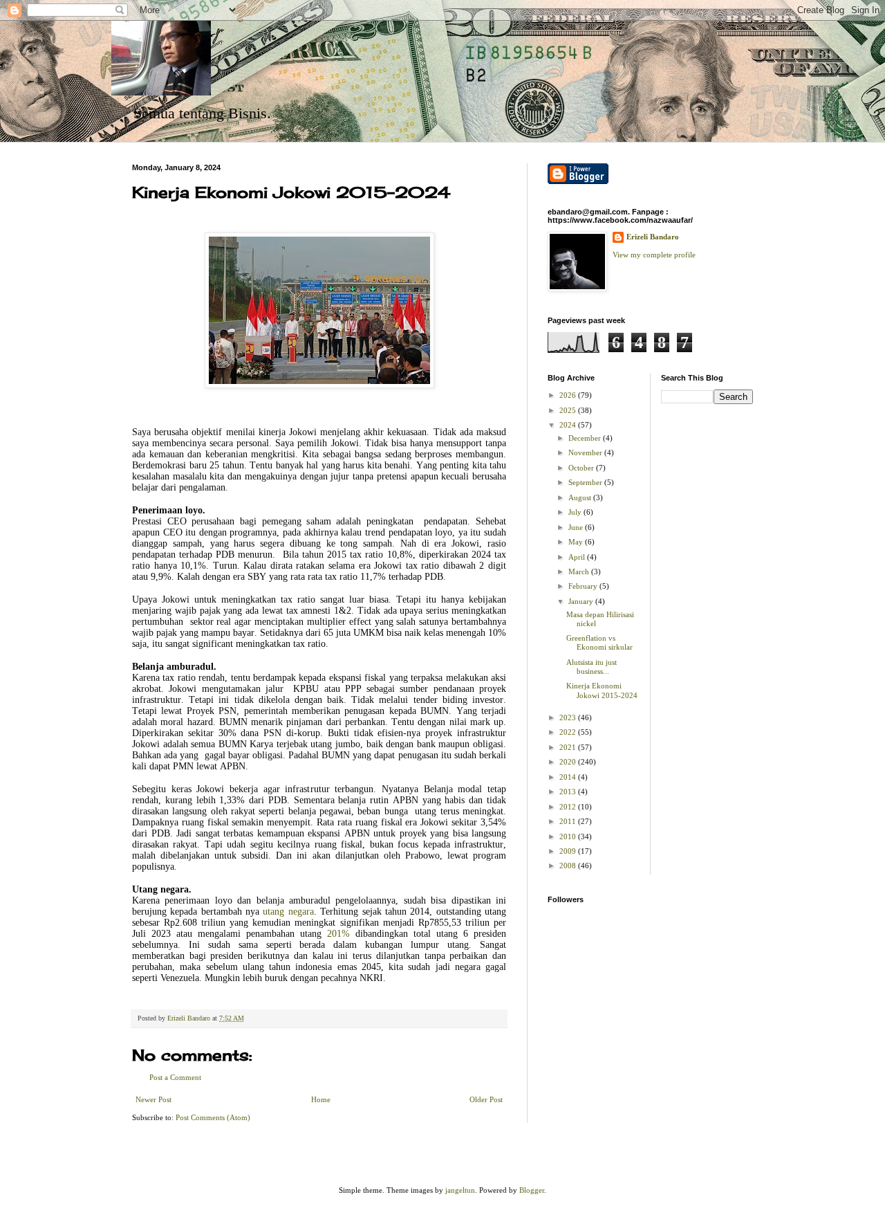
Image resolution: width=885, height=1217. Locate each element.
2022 (568, 732)
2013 (568, 791)
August (580, 497)
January (581, 601)
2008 (568, 865)
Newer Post (153, 1099)
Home (320, 1099)
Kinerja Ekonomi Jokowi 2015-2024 (601, 690)
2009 (568, 851)
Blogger (531, 1190)
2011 (568, 821)
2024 (568, 425)
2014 (568, 777)
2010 (568, 836)
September (586, 482)
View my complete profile (654, 254)
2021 (568, 747)
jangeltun (460, 1190)
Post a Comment (175, 1077)
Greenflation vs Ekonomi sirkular (599, 642)
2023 (568, 717)
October (582, 468)
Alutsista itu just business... (591, 666)
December (585, 438)
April (577, 557)
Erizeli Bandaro (652, 236)
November (586, 452)
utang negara (288, 911)
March (579, 571)
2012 (568, 807)
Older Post (486, 1099)
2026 (568, 395)
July (576, 512)
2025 (568, 410)
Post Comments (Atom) (213, 1117)
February (583, 586)
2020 (568, 762)
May (576, 542)
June (576, 527)
